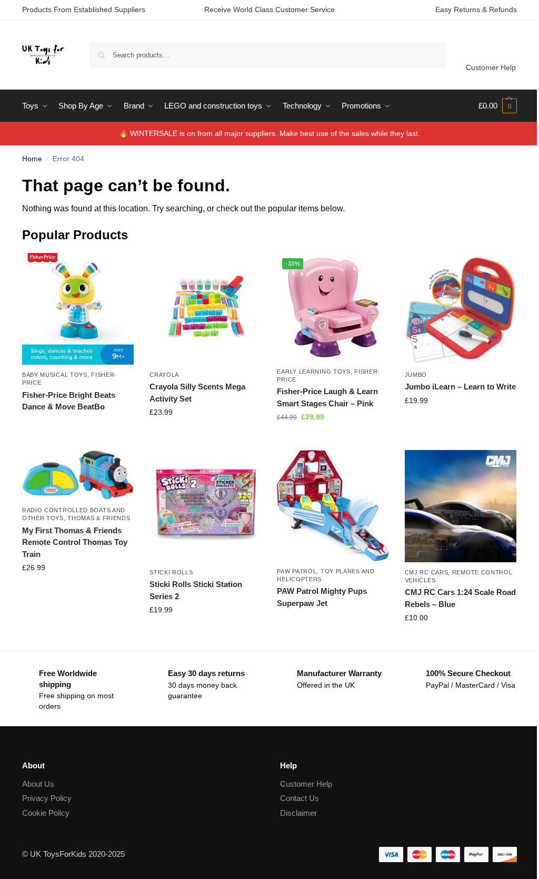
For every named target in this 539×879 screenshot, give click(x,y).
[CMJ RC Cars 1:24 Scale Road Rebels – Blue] (460, 506)
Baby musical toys (54, 375)
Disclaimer (298, 812)
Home (32, 159)
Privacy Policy (47, 798)
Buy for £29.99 (333, 439)
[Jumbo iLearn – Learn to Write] (460, 309)
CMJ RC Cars (426, 572)
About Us (38, 783)
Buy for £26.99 (78, 590)
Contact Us (299, 798)
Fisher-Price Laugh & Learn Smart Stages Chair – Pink (327, 397)
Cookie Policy (45, 812)
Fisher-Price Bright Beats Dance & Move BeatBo (68, 401)
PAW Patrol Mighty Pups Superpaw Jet (322, 597)
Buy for (78, 426)
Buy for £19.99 (460, 423)
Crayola (164, 375)
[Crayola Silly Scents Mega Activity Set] (205, 309)
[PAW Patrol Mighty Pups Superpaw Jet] (332, 505)
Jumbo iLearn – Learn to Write (460, 386)
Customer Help (491, 67)
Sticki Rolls (171, 572)
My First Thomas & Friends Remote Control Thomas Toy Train (74, 542)
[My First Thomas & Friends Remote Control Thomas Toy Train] (78, 475)
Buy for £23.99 (205, 435)
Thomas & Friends (98, 518)
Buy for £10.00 (460, 640)
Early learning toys (313, 371)
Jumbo (416, 375)
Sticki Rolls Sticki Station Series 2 (195, 590)
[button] (497, 106)
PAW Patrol (296, 571)
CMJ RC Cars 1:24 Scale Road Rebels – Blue (460, 598)
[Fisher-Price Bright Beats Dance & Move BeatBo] (78, 309)
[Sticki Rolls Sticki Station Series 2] (205, 506)
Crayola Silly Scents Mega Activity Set (197, 392)
